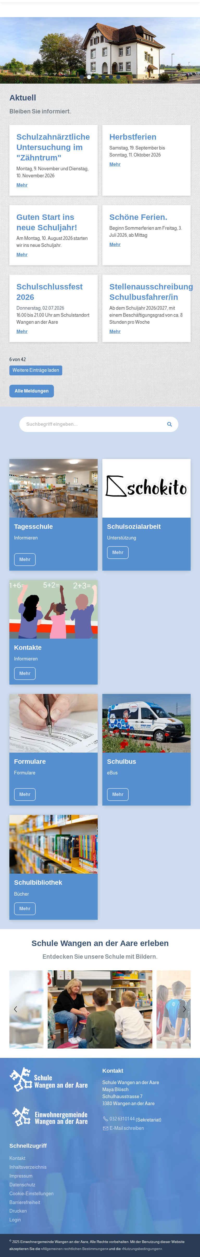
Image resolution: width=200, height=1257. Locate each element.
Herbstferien (133, 136)
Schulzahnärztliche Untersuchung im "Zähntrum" (53, 147)
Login (15, 1219)
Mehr (22, 185)
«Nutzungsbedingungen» (142, 1249)
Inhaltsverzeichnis (28, 1167)
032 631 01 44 (122, 1118)
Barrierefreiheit (24, 1202)
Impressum (21, 1176)
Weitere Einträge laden (35, 370)
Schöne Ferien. (138, 217)
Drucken (18, 1211)
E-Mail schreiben (127, 1128)
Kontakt (17, 1158)
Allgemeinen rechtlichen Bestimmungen (75, 1249)
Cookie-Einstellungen (31, 1193)
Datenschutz (22, 1184)
